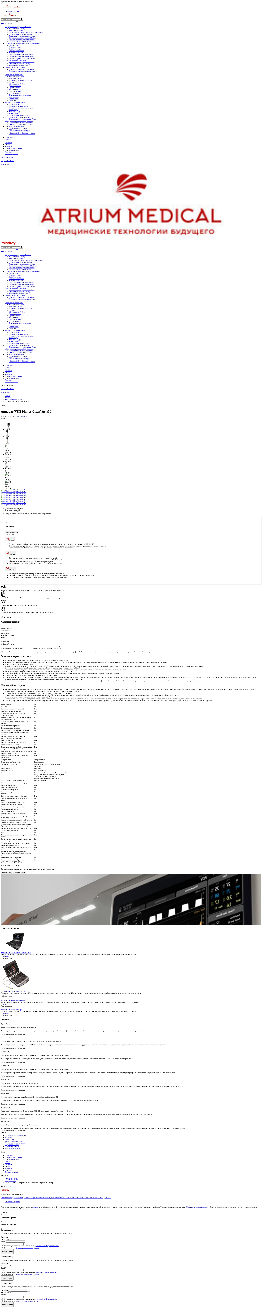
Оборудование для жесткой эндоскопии (19, 121)
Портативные (14, 99)
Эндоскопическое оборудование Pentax (22, 119)
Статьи (7, 141)
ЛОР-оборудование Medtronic (19, 130)
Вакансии (8, 143)
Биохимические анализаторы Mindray (22, 69)
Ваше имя (4, 1237)
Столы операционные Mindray (19, 64)
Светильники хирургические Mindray (22, 62)
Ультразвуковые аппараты (14, 75)
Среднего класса (15, 93)
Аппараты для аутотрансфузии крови (22, 58)
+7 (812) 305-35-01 (7, 161)
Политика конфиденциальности (12, 1198)
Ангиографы (13, 110)
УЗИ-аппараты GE (15, 78)
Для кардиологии (15, 86)
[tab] (131, 617)
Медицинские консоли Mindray (20, 65)
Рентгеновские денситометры (19, 115)
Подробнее (4, 956)
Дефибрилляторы (15, 49)
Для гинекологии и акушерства (20, 95)
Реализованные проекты (13, 148)
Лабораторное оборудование (15, 67)
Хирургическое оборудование (15, 60)
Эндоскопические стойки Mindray (21, 123)
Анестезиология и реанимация (15, 1135)
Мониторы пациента (16, 52)
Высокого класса (15, 91)
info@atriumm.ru (6, 164)
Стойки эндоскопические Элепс (20, 124)
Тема (2, 1243)
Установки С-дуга (15, 111)
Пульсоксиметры (15, 47)
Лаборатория (9, 1139)
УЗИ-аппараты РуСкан (17, 84)
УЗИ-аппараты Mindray (17, 29)
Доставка (12, 554)
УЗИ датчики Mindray (16, 30)
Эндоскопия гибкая (12, 1145)
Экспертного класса (16, 89)
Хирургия (8, 1137)
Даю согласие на (21, 1248)
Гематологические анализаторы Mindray (23, 71)
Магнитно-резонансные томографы (21, 108)
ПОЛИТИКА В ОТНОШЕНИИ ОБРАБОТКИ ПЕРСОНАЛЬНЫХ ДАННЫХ (83, 1198)
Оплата (11, 540)
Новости (8, 139)
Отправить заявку (7, 1251)
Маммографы (13, 113)
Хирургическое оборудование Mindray (22, 38)
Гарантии (8, 152)
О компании (9, 137)
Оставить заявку (7, 872)
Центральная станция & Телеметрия (21, 54)
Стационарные (14, 97)
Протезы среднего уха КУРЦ (19, 132)
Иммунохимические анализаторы (21, 73)
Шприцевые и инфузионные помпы (21, 56)
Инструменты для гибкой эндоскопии (18, 117)
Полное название (22, 416)
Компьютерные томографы (18, 106)
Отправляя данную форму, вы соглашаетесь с (31, 1246)
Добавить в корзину (12, 532)
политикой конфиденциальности (47, 1246)
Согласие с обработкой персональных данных (40, 1198)
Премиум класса (14, 88)
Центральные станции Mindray (20, 41)
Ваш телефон (6, 1239)
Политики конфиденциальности (197, 1207)
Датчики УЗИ (14, 82)
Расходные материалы (12, 1148)
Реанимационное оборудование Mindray (23, 36)
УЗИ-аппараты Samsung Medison (20, 80)
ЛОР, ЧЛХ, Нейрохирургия (14, 126)
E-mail (3, 1241)
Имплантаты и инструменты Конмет (22, 134)
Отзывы (8, 144)
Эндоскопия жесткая (12, 1146)
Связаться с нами (7, 157)
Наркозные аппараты (16, 51)
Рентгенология (14, 104)
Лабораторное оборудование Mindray (22, 40)
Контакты (8, 146)
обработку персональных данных (27, 1248)
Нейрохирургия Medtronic (18, 128)
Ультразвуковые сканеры (13, 1141)
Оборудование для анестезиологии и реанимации (22, 43)
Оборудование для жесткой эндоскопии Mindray (26, 32)
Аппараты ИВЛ (14, 45)
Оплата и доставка (11, 154)
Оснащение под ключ (12, 150)
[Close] (1, 1214)
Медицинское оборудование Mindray (18, 27)
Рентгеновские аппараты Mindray (20, 34)
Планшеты (12, 100)
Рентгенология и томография (15, 102)
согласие (35, 1207)
